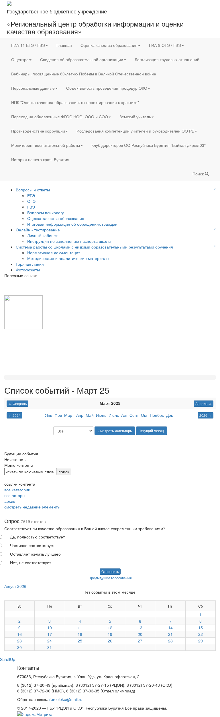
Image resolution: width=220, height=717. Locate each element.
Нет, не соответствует (30, 562)
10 (49, 627)
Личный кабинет (42, 235)
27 (140, 641)
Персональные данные (33, 88)
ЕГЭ (31, 195)
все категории (17, 489)
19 (110, 634)
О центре (20, 59)
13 (140, 627)
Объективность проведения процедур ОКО (106, 88)
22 (200, 634)
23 (19, 641)
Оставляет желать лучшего (35, 554)
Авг (124, 415)
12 (110, 627)
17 (49, 634)
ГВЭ (31, 207)
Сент (134, 415)
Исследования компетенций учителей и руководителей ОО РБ (135, 131)
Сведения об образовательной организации (81, 59)
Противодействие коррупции (38, 131)
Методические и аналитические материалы (68, 258)
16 (19, 634)
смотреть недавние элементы (32, 507)
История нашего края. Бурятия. (40, 159)
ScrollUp (7, 659)
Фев (58, 415)
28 (170, 641)
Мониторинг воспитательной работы (45, 145)
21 (170, 634)
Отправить (110, 571)
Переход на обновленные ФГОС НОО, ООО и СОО (59, 116)
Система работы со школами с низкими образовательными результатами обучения (94, 247)
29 (200, 641)
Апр (79, 415)
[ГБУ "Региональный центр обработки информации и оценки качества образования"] (9, 3)
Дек (169, 415)
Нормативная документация (53, 252)
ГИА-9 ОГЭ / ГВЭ (165, 45)
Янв (48, 415)
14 (170, 627)
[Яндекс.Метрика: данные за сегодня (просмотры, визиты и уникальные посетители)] (34, 714)
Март (69, 415)
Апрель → (203, 403)
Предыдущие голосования (110, 577)
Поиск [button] (198, 174)
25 (80, 641)
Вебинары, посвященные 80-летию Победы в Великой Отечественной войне (83, 74)
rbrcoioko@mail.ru (65, 699)
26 (110, 641)
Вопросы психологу (45, 212)
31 (49, 647)
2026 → (205, 415)
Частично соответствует (32, 545)
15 (200, 627)
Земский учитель (135, 116)
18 (80, 634)
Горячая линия (30, 264)
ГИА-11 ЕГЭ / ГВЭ (28, 45)
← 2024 (14, 415)
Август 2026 (15, 586)
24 (49, 641)
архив (9, 501)
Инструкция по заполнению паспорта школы (69, 241)
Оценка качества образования (109, 45)
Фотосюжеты (28, 270)
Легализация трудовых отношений (167, 59)
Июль (114, 415)
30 (19, 647)
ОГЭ (31, 201)
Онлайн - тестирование (38, 230)
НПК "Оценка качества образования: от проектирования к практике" (75, 102)
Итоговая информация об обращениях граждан (72, 224)
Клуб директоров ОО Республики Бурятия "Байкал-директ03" (148, 145)
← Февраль (17, 403)
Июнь (101, 415)
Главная (64, 45)
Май (90, 415)
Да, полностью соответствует (37, 537)
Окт (144, 415)
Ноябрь (157, 415)
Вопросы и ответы (33, 190)
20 (140, 634)
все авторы (14, 495)
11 (80, 627)
